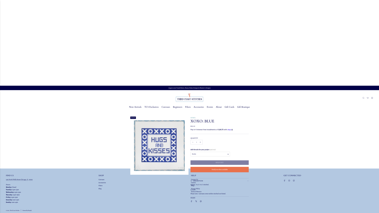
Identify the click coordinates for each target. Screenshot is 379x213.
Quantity (194, 138)
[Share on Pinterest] (201, 201)
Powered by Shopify (27, 210)
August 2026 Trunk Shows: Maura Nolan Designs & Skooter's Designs (189, 88)
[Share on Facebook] (191, 201)
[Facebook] (284, 180)
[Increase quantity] (200, 142)
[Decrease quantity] (193, 142)
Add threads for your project (203, 150)
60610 (31, 179)
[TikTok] (294, 180)
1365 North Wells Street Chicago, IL (17, 179)
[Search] (363, 98)
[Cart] (368, 98)
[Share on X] (196, 201)
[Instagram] (289, 180)
